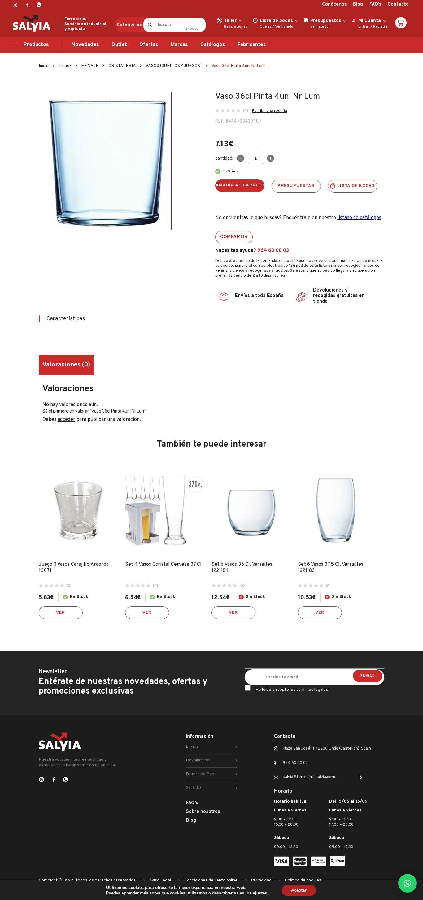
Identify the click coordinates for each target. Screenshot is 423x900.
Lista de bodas (356, 185)
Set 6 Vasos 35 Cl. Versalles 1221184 (242, 567)
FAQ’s (375, 4)
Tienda (65, 65)
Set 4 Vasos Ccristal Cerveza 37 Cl (163, 564)
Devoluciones (199, 760)
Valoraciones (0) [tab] (66, 365)
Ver (60, 612)
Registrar (381, 26)
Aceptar (299, 890)
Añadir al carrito (240, 185)
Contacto (398, 4)
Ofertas (148, 44)
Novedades (85, 44)
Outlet (119, 44)
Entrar (363, 26)
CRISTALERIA (122, 65)
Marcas (179, 44)
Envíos (192, 746)
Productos (36, 44)
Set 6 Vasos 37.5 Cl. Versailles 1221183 (330, 567)
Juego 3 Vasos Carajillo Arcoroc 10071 (74, 567)
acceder (66, 420)
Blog (358, 4)
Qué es (265, 26)
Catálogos (212, 44)
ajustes (260, 893)
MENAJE (89, 65)
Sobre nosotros (203, 812)
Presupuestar (296, 185)
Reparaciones (235, 26)
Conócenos (334, 4)
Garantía (194, 787)
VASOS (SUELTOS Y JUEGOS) (174, 65)
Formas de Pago (201, 774)
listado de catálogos (359, 218)
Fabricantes (252, 44)
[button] (407, 883)
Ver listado (284, 26)
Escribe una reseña (269, 111)
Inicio (44, 65)
